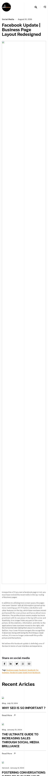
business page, (13, 670)
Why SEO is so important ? (23, 708)
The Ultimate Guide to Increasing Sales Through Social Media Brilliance (20, 740)
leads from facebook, (31, 672)
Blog (4, 703)
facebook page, (16, 672)
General (5, 767)
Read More (7, 715)
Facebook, (23, 670)
